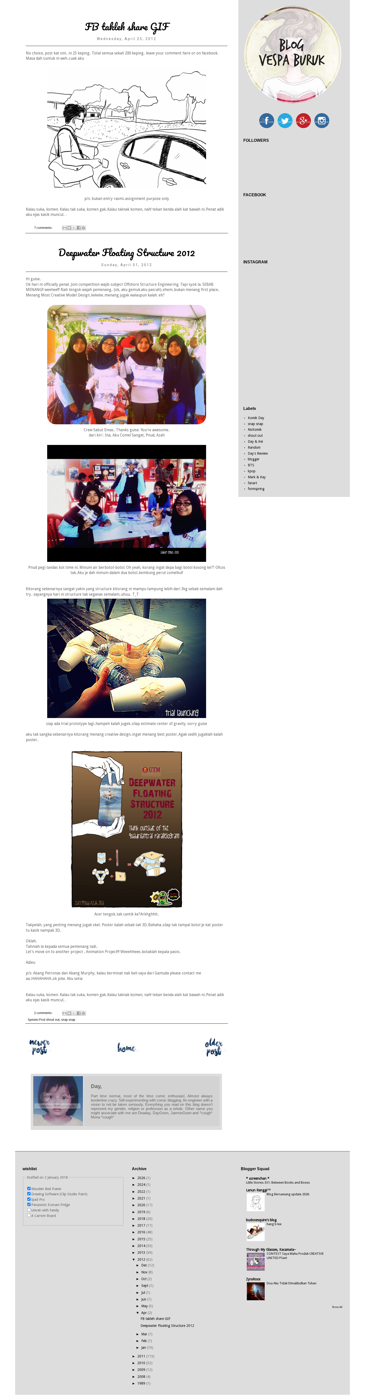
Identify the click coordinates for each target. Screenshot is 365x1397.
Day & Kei (255, 441)
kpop (252, 471)
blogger (253, 459)
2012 (141, 1259)
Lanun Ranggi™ (258, 1190)
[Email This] (64, 227)
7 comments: (43, 228)
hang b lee (274, 1224)
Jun (144, 1299)
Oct (144, 1279)
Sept (145, 1286)
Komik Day (256, 418)
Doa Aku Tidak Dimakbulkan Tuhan (291, 1283)
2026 (141, 1178)
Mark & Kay (257, 477)
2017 (141, 1225)
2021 (141, 1198)
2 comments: (43, 1013)
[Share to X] (74, 227)
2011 (141, 1356)
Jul (143, 1293)
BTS (251, 465)
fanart (252, 483)
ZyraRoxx (253, 1279)
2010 (141, 1363)
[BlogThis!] (69, 227)
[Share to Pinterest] (83, 227)
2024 (141, 1185)
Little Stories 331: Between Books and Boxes (278, 1182)
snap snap (68, 1019)
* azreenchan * (257, 1178)
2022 (141, 1192)
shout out (53, 1019)
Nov (144, 1272)
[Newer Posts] (39, 1058)
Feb (144, 1341)
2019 (141, 1212)
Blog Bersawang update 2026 (288, 1194)
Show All (337, 1307)
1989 (141, 1383)
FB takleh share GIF (126, 26)
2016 (141, 1232)
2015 (141, 1239)
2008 (141, 1377)
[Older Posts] (213, 1058)
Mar (144, 1334)
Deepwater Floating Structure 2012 (126, 252)
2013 (141, 1252)
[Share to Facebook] (78, 227)
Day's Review (258, 453)
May (145, 1306)
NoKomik (255, 430)
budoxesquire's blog (261, 1220)
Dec (144, 1265)
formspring (256, 489)
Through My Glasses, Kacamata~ (271, 1250)
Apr (144, 1313)
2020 (141, 1205)
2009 (141, 1370)
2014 (141, 1246)
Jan (144, 1347)
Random (254, 447)
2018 (141, 1219)
